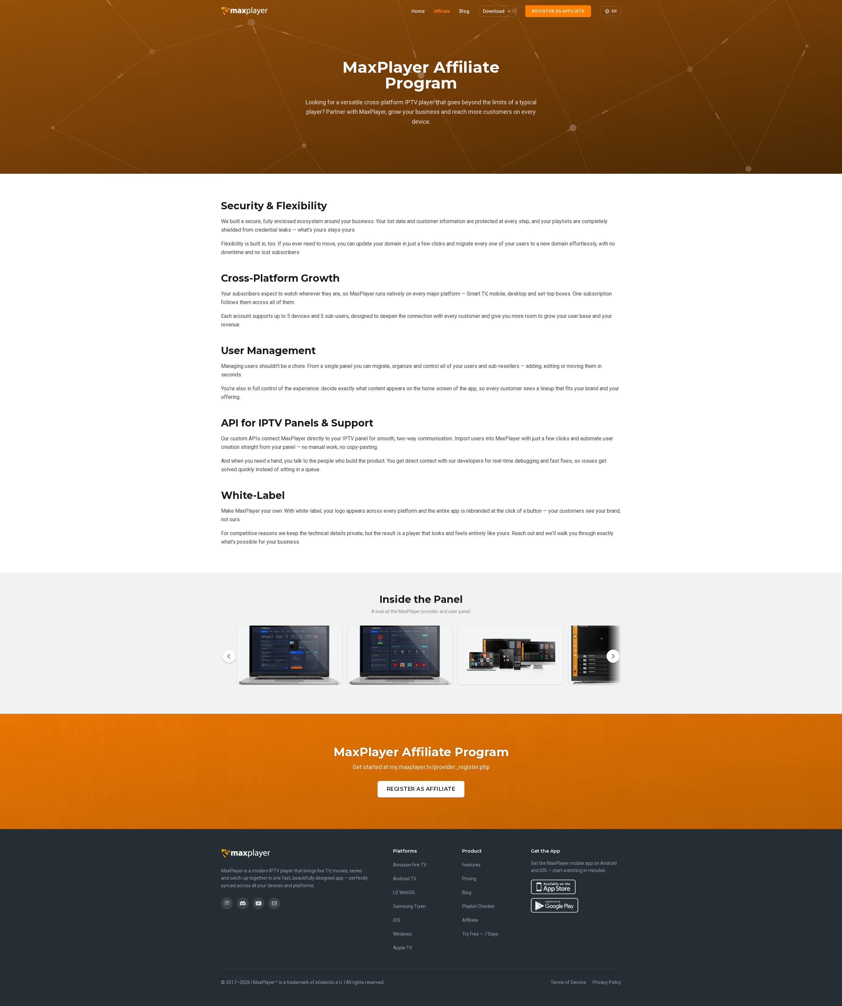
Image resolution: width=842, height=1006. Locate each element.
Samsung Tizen (409, 906)
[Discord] (243, 903)
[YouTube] (258, 903)
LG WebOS (404, 892)
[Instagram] (227, 903)
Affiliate (442, 11)
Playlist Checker (478, 906)
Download (494, 11)
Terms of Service (568, 982)
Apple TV (402, 947)
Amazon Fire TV (410, 864)
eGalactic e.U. (329, 982)
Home (418, 11)
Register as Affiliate (558, 11)
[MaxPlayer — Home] (244, 11)
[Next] (613, 656)
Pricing (469, 878)
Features (471, 864)
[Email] (274, 903)
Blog (464, 11)
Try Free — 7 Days (480, 934)
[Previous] (228, 656)
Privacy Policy (607, 982)
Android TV (404, 878)
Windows (402, 934)
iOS (396, 920)
